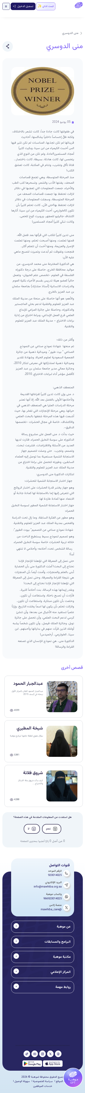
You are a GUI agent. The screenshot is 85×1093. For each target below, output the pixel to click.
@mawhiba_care (51, 909)
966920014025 (52, 898)
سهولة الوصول (22, 1081)
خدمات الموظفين (42, 1086)
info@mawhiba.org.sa (48, 887)
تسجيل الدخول (25, 6)
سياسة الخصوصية (43, 1081)
